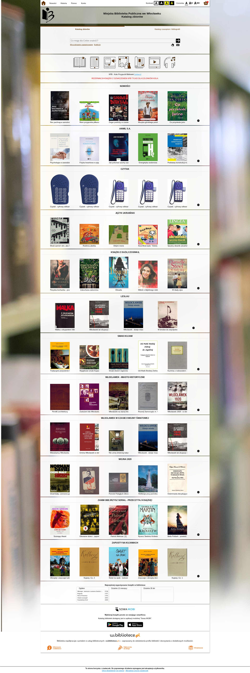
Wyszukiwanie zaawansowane (81, 45)
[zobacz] (137, 74)
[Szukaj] (178, 41)
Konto (83, 3)
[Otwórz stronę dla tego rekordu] (60, 106)
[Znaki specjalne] (178, 45)
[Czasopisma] (140, 69)
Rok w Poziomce (82, 595)
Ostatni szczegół (82, 598)
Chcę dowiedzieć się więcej (113, 671)
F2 (197, 3)
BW (161, 3)
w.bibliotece (112, 641)
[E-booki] (95, 69)
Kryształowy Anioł (82, 600)
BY (171, 3)
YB (166, 3)
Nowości (52, 3)
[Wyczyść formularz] (173, 45)
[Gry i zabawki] (125, 69)
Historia (64, 3)
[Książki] (80, 69)
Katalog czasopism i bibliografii (167, 29)
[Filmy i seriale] (155, 69)
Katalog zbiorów (82, 29)
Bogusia (79, 593)
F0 (186, 3)
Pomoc (74, 3)
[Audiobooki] (110, 69)
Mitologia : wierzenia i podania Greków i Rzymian (92, 591)
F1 (191, 3)
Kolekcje (97, 45)
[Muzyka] (170, 69)
